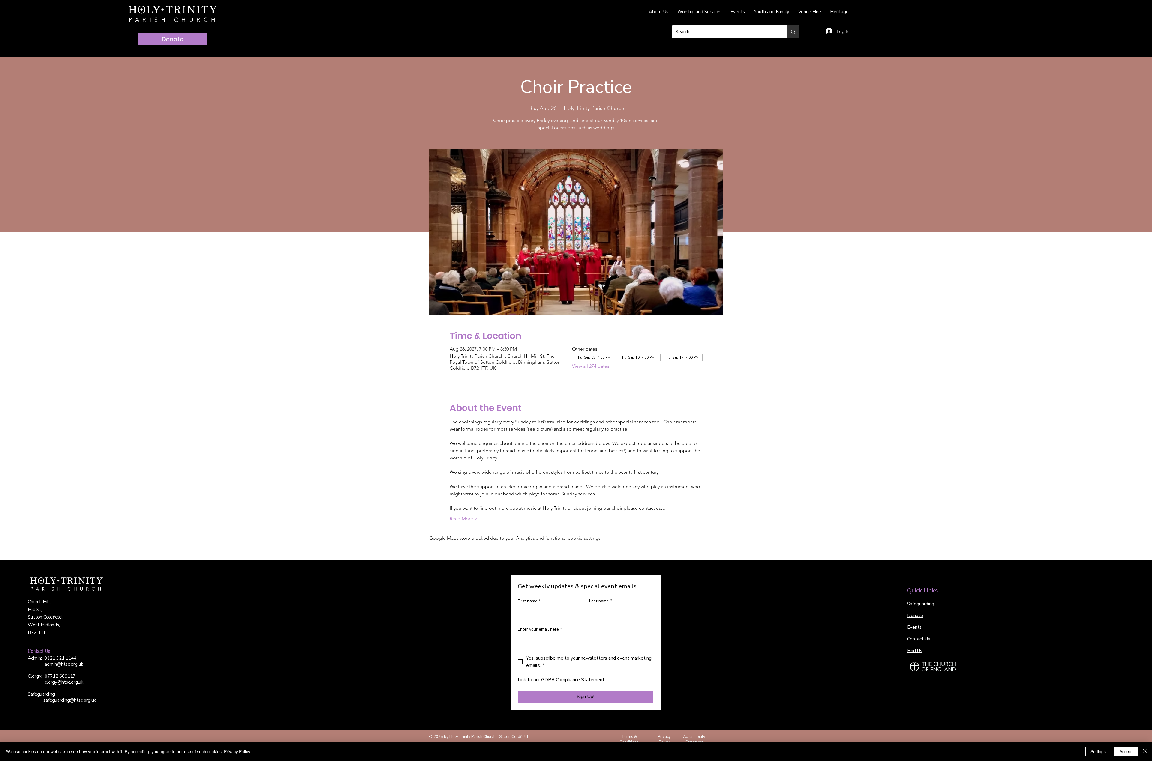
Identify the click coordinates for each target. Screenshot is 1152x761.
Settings (1098, 751)
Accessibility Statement (694, 739)
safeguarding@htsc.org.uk (70, 700)
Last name (600, 601)
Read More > (464, 518)
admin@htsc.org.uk (64, 664)
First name (529, 601)
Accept (1126, 751)
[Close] (1144, 751)
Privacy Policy (664, 739)
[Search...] (793, 31)
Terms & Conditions (629, 739)
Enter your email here (540, 629)
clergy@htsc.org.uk (64, 682)
